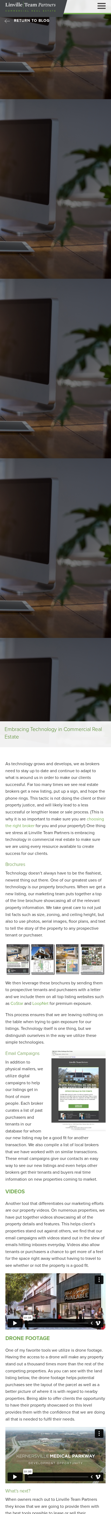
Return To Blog (32, 20)
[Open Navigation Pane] (102, 5)
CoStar (17, 1003)
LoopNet (40, 1003)
